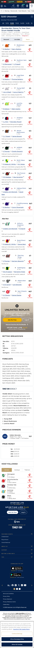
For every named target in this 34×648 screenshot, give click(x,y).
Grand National (6, 542)
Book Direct (21, 240)
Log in (27, 320)
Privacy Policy (6, 596)
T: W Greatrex (25, 438)
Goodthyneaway (22, 203)
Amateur (20, 118)
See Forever (21, 173)
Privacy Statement (7, 599)
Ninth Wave (21, 160)
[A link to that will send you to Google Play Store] (17, 575)
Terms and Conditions (8, 593)
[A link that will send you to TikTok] (22, 585)
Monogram (11, 474)
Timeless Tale (11, 485)
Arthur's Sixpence (20, 224)
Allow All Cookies (17, 644)
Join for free (12, 512)
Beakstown (20, 45)
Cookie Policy (6, 604)
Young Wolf (21, 88)
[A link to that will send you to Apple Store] (17, 569)
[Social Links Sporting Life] (14, 589)
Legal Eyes (20, 75)
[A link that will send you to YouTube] (25, 585)
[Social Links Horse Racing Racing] (17, 589)
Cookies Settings (17, 633)
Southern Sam (22, 60)
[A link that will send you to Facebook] (12, 585)
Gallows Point (21, 188)
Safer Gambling (20, 613)
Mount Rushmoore (21, 131)
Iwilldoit (19, 147)
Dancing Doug (21, 256)
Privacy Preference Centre (9, 601)
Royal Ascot (5, 539)
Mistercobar (22, 280)
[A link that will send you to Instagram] (15, 585)
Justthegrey (21, 268)
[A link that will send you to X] (18, 585)
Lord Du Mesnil (19, 104)
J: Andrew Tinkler (14, 438)
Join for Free (12, 320)
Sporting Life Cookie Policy (21, 629)
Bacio (9, 495)
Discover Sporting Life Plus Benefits (16, 324)
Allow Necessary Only (17, 639)
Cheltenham (5, 536)
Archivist (10, 490)
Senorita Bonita (12, 479)
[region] (17, 634)
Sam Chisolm (22, 291)
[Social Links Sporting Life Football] (20, 589)
